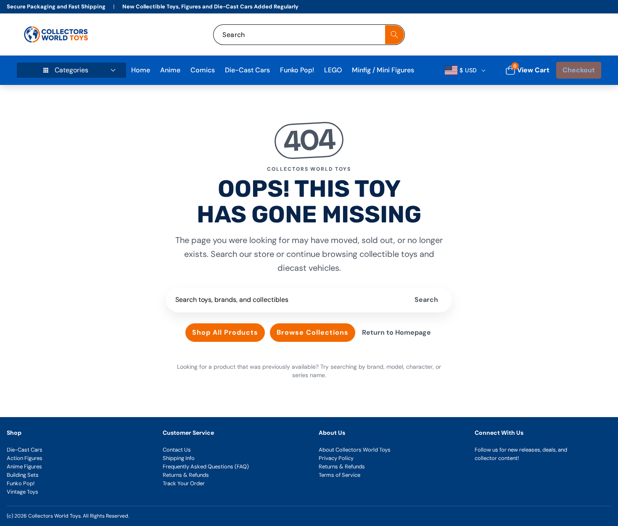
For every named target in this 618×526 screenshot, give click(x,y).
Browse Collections (313, 332)
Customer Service (188, 432)
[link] (539, 35)
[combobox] (309, 34)
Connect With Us (499, 432)
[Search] (394, 34)
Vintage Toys (22, 491)
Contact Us (177, 449)
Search (426, 299)
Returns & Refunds (186, 474)
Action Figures (24, 458)
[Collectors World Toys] (57, 34)
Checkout (579, 70)
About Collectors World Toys (355, 449)
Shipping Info (179, 458)
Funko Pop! (20, 483)
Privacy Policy (336, 458)
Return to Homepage (396, 332)
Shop (14, 432)
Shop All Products (225, 332)
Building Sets (23, 474)
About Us (332, 432)
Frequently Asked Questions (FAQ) (206, 466)
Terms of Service (339, 474)
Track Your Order (184, 483)
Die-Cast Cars (24, 449)
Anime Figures (24, 466)
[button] (585, 34)
